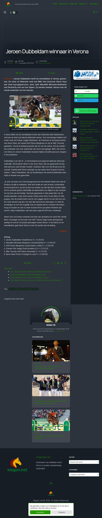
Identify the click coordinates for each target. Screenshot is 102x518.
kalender (94, 4)
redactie (10, 63)
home (55, 4)
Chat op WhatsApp (88, 110)
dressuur (63, 4)
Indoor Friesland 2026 (80, 196)
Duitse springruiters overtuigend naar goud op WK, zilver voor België (88, 156)
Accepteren (40, 512)
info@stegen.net (59, 331)
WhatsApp (80, 96)
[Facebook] (94, 12)
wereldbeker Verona (31, 289)
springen (73, 4)
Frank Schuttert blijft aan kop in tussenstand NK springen (47, 367)
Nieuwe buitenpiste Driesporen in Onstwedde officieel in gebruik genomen (89, 140)
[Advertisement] (86, 175)
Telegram (80, 100)
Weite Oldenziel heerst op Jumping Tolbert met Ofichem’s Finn (88, 148)
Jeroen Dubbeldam (15, 289)
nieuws (82, 4)
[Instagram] (97, 12)
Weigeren (61, 512)
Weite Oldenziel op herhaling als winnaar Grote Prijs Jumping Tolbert (89, 123)
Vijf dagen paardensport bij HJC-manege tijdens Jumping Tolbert (89, 132)
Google (87, 91)
